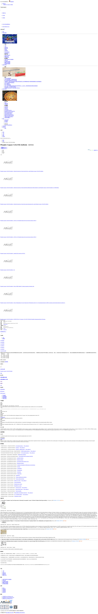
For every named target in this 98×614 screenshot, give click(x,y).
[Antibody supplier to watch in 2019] (2, 608)
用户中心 (4, 127)
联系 (3, 118)
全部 (3, 132)
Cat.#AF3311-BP (3, 350)
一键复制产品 (95, 150)
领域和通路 (4, 397)
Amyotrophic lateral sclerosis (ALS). (23, 461)
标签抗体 (6, 48)
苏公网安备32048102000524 (20, 612)
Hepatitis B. (18, 475)
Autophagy (6, 106)
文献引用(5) (4, 398)
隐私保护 (4, 592)
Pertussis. (18, 466)
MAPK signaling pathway (8, 112)
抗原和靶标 (4, 396)
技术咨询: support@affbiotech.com (8, 597)
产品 (3, 141)
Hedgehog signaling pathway (9, 114)
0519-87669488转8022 (6, 24)
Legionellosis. (19, 468)
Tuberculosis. (19, 473)
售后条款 (4, 588)
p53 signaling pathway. (19, 445)
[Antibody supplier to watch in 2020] (7, 608)
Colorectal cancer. (18, 487)
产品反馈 (6, 104)
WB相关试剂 (6, 57)
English (8, 4)
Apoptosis (6, 108)
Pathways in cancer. (17, 480)
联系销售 (6, 120)
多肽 (3, 135)
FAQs (5, 102)
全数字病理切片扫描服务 (8, 59)
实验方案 (6, 103)
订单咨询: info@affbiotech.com (7, 596)
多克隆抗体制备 (7, 63)
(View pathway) (26, 445)
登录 (5, 128)
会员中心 (4, 3)
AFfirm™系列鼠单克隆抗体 (9, 82)
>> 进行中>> (3, 147)
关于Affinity (6, 119)
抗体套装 (6, 50)
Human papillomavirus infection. (21, 477)
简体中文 (5, 4)
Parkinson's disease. (20, 459)
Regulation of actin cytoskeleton (9, 111)
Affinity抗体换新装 (7, 78)
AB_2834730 (5, 329)
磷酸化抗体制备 (7, 62)
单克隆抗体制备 (7, 61)
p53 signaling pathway (8, 110)
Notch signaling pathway (8, 113)
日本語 (11, 4)
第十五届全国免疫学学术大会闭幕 (10, 80)
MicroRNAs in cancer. (18, 485)
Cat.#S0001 (2, 340)
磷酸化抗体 (6, 56)
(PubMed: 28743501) (75, 541)
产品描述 (4, 395)
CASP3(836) (2, 438)
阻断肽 (3, 338)
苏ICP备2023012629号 (10, 612)
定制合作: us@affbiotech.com (7, 598)
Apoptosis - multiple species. (20, 449)
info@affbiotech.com (5, 26)
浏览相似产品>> (3, 331)
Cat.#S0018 (2, 349)
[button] (1, 320)
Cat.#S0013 (2, 345)
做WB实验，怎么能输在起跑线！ (10, 86)
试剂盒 (5, 49)
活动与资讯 (4, 64)
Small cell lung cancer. (19, 489)
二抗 (5, 46)
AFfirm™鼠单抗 (7, 55)
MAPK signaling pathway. (25, 451)
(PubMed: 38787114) (59, 520)
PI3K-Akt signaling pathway (9, 115)
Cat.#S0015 (2, 347)
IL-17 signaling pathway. (18, 494)
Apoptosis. (17, 447)
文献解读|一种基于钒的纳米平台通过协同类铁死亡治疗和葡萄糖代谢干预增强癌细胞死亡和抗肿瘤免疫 (22, 81)
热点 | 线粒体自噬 (7, 84)
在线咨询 (12, 1)
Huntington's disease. (20, 463)
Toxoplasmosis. (19, 470)
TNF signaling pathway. (25, 452)
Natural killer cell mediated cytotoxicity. (20, 492)
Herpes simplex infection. (20, 478)
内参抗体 (6, 47)
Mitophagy (6, 107)
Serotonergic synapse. (17, 496)
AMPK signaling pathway (8, 116)
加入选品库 (2, 361)
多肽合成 (6, 60)
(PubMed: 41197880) (82, 539)
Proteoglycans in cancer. (18, 484)
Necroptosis (6, 109)
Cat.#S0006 (2, 342)
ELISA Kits (6, 51)
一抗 (5, 45)
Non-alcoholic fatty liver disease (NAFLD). (26, 456)
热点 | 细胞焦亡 (7, 83)
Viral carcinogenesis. (17, 482)
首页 (3, 31)
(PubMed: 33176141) (56, 500)
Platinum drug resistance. (22, 454)
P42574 (4, 328)
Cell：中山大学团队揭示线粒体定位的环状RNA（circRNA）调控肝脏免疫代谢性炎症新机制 (21, 85)
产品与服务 (4, 32)
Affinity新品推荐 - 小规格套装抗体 (10, 79)
